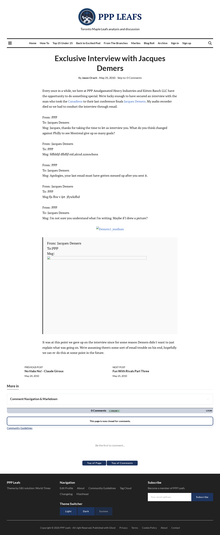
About (81, 488)
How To (44, 43)
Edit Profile (66, 488)
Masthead (82, 494)
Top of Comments (122, 463)
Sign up (186, 43)
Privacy (123, 527)
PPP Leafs (120, 16)
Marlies (135, 43)
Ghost (112, 527)
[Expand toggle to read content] (208, 399)
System (103, 511)
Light (68, 511)
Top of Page (94, 463)
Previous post (34, 367)
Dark (86, 511)
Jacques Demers (135, 101)
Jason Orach (87, 77)
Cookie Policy (149, 527)
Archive (163, 43)
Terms (134, 527)
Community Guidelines (102, 488)
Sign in (175, 43)
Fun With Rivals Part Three (131, 371)
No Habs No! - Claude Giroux (44, 371)
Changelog (66, 494)
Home (32, 43)
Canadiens (75, 101)
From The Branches (116, 43)
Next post (119, 367)
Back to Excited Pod (88, 43)
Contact (175, 527)
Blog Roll (149, 43)
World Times (43, 488)
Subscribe (202, 497)
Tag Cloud (125, 488)
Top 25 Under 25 (63, 43)
